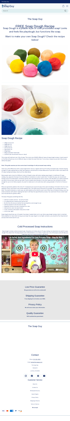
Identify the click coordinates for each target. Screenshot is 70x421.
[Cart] (63, 6)
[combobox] (35, 11)
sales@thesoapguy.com (36, 362)
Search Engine (35, 394)
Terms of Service (35, 404)
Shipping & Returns (35, 400)
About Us (35, 384)
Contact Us (35, 387)
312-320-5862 (36, 359)
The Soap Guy (5, 1)
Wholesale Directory (35, 390)
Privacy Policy (35, 397)
